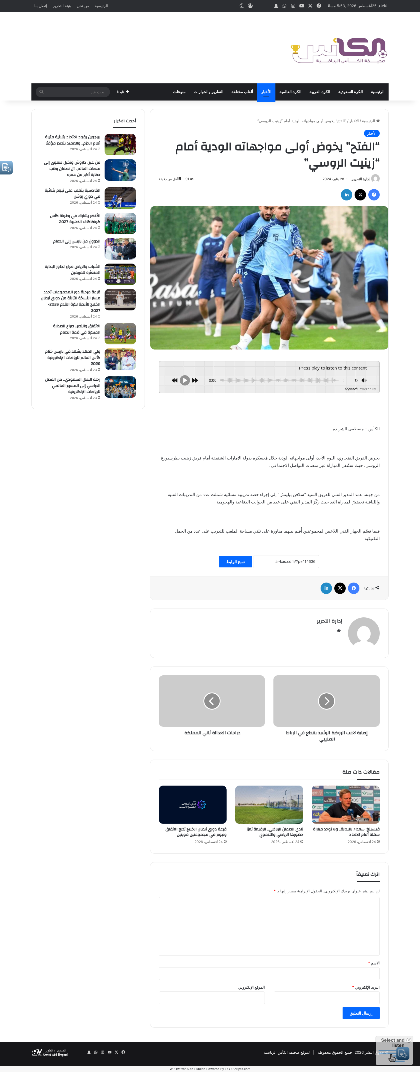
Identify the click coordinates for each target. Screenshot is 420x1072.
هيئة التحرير (62, 5)
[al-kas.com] (339, 47)
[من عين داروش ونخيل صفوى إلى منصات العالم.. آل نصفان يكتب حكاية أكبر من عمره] (120, 170)
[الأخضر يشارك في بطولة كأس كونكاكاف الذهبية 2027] (120, 223)
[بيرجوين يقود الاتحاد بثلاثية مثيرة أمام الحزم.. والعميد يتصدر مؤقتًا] (120, 144)
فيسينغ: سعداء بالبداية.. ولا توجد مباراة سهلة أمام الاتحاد (346, 832)
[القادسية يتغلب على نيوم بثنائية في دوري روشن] (120, 198)
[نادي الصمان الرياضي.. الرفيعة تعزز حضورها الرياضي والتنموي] (269, 805)
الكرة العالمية (290, 92)
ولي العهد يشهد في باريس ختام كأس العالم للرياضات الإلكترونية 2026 (72, 358)
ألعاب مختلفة (242, 92)
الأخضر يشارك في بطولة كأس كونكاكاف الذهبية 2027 (75, 219)
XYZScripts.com (239, 1069)
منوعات (179, 92)
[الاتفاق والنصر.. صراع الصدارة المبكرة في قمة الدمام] (120, 333)
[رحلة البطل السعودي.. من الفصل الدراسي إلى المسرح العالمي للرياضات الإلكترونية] (120, 387)
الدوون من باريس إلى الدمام (76, 241)
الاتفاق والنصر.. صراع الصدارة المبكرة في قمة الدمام (76, 329)
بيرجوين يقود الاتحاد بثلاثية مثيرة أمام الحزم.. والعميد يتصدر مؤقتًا (72, 140)
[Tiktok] (259, 6)
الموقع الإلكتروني (251, 987)
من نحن (83, 5)
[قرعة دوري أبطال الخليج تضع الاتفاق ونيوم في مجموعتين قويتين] (193, 805)
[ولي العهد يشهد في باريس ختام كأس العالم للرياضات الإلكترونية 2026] (120, 359)
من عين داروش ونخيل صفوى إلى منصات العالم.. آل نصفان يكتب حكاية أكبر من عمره (72, 168)
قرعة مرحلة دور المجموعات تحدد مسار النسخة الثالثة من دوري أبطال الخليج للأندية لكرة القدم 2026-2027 (70, 301)
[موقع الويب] (338, 630)
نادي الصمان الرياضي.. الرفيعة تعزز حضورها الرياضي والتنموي (275, 832)
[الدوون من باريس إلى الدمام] (120, 249)
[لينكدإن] (346, 194)
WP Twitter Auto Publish (187, 1069)
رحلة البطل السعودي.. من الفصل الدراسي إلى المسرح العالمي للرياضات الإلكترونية (72, 386)
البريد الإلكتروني (366, 987)
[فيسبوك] (374, 194)
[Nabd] (267, 6)
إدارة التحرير (360, 179)
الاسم (374, 963)
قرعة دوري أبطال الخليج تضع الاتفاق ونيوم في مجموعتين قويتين (196, 832)
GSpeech (351, 388)
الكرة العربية (319, 92)
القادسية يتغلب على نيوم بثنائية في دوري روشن (72, 193)
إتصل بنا (40, 5)
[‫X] (360, 194)
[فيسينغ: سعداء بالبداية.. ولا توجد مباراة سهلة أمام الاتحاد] (346, 805)
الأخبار (266, 92)
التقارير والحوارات (208, 92)
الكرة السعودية (350, 92)
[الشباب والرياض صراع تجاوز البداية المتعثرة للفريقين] (120, 274)
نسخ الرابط (235, 561)
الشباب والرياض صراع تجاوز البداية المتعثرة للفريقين (72, 270)
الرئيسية (101, 5)
